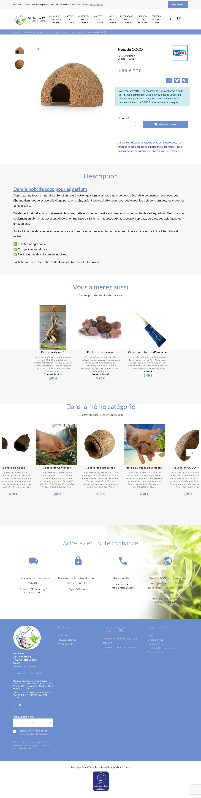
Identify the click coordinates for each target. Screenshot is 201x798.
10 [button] (107, 518)
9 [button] (102, 518)
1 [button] (65, 518)
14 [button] (126, 518)
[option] (19, 50)
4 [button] (79, 518)
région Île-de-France (120, 767)
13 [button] (121, 518)
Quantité (124, 118)
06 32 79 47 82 (96, 5)
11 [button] (112, 518)
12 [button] (117, 518)
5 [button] (84, 518)
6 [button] (88, 518)
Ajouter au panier (165, 124)
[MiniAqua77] (34, 19)
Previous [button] (8, 452)
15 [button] (131, 518)
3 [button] (74, 518)
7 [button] (93, 518)
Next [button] (192, 452)
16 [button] (135, 518)
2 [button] (69, 518)
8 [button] (98, 518)
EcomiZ (86, 767)
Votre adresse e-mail (23, 717)
